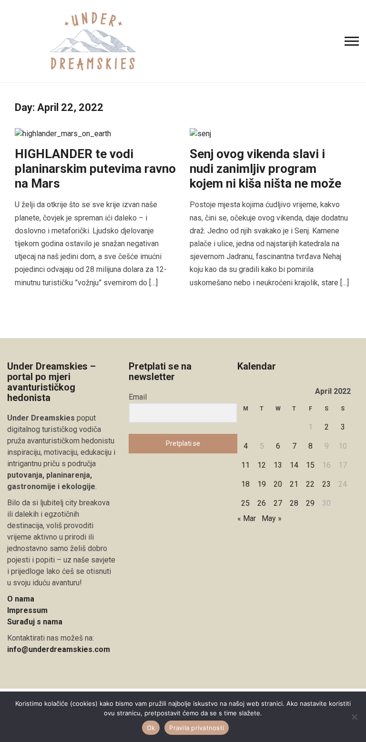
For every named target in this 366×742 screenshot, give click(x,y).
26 (261, 503)
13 (278, 465)
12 (261, 465)
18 (245, 484)
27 (278, 503)
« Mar (246, 518)
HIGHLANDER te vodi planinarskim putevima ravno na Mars (95, 169)
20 (278, 484)
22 (310, 484)
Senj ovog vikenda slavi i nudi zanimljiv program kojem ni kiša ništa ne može (265, 169)
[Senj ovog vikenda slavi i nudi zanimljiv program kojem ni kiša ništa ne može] (200, 133)
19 (261, 484)
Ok (151, 728)
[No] (354, 717)
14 (294, 465)
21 (294, 484)
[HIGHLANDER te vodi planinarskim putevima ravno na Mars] (63, 133)
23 (326, 484)
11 (245, 465)
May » (272, 518)
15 (310, 465)
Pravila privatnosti (196, 728)
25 (245, 503)
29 (310, 503)
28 (294, 503)
